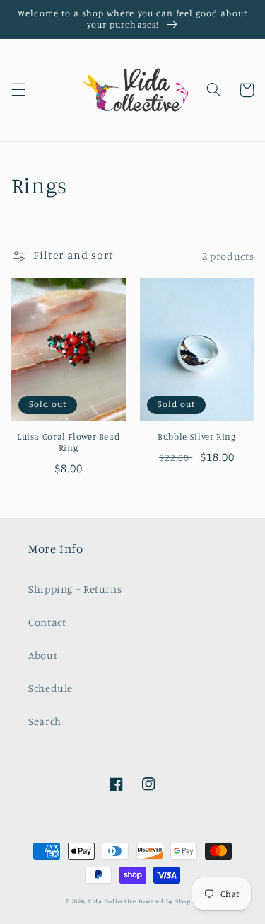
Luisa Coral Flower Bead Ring (68, 442)
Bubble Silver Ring (196, 436)
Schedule (50, 688)
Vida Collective (112, 901)
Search (44, 721)
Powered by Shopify (169, 901)
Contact (47, 622)
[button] (18, 90)
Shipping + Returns (75, 589)
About (42, 655)
